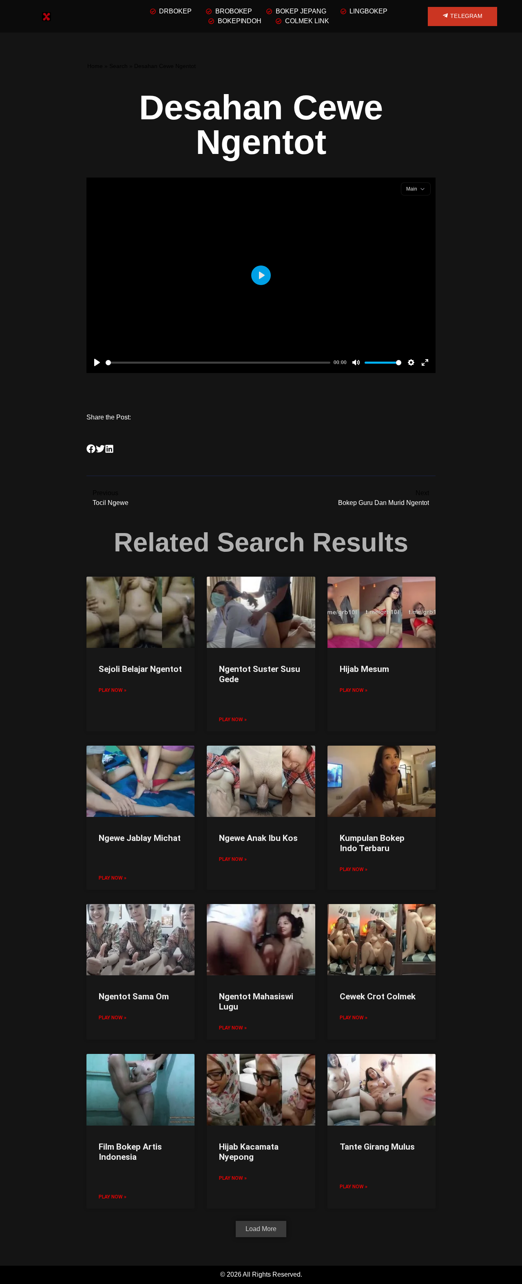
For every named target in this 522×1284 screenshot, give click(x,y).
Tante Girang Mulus (377, 1147)
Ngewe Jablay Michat (140, 838)
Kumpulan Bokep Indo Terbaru (372, 843)
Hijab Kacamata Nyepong (249, 1152)
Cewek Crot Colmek (378, 996)
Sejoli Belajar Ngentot (140, 669)
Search (118, 66)
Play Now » (112, 690)
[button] (91, 449)
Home (95, 66)
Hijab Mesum (364, 669)
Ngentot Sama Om (134, 996)
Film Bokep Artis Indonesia (130, 1152)
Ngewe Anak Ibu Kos (258, 838)
